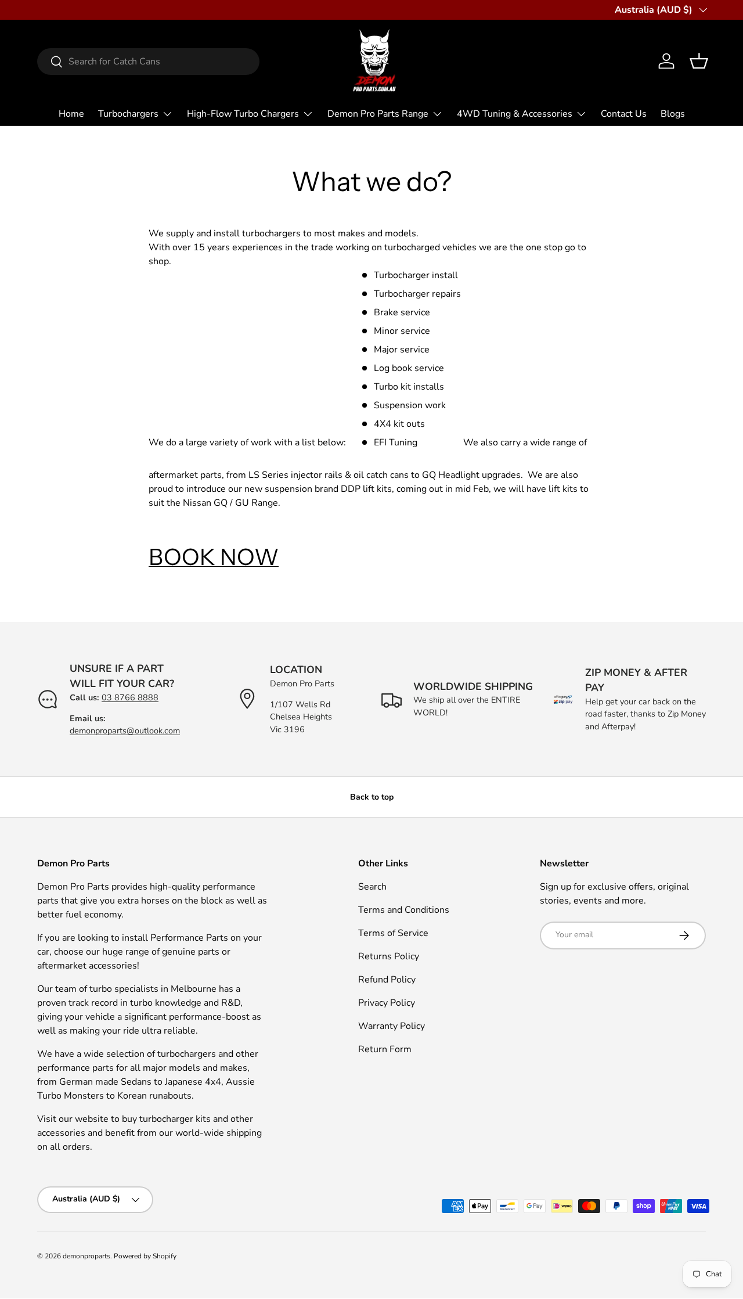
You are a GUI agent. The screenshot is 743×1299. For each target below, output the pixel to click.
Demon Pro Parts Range (377, 113)
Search (372, 886)
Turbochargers (128, 113)
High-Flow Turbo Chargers (243, 113)
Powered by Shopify (145, 1256)
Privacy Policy (386, 1002)
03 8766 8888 (130, 697)
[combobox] (148, 61)
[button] (699, 61)
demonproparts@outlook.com (125, 730)
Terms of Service (393, 933)
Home (71, 113)
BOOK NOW (214, 557)
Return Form (385, 1049)
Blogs (673, 113)
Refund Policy (387, 979)
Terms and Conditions (403, 910)
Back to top (372, 797)
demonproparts (86, 1256)
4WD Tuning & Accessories (514, 113)
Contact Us (624, 113)
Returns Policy (388, 956)
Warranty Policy (391, 1026)
